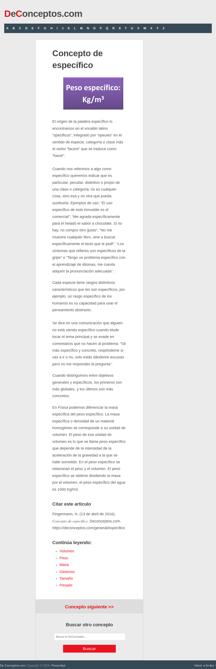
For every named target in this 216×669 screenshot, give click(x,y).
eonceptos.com (43, 13)
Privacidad (58, 665)
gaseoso (67, 572)
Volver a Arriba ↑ (205, 665)
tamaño (66, 578)
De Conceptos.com (13, 665)
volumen (66, 551)
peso (63, 558)
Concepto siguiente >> (89, 606)
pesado (65, 585)
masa (64, 565)
